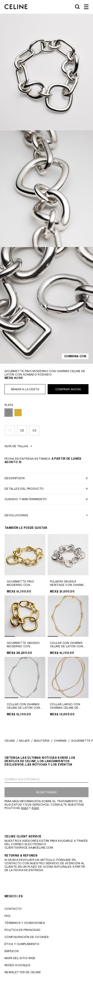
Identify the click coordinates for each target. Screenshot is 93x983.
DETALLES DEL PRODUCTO (24, 488)
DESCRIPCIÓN (15, 478)
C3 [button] (34, 430)
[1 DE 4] (25, 616)
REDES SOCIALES (17, 965)
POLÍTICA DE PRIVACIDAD (22, 930)
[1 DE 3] (25, 677)
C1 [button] (10, 430)
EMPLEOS (12, 951)
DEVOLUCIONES (16, 515)
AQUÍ (24, 808)
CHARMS (60, 740)
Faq (7, 915)
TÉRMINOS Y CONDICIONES (25, 923)
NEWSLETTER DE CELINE (23, 972)
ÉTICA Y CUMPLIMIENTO (22, 944)
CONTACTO (13, 908)
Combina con (75, 356)
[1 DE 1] (25, 554)
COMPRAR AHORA (68, 389)
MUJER (24, 740)
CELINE (10, 740)
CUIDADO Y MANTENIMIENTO (26, 499)
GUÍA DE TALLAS (16, 446)
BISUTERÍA (41, 740)
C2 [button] (22, 430)
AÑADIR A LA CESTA (25, 389)
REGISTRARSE (46, 792)
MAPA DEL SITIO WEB (20, 958)
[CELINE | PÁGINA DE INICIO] (16, 6)
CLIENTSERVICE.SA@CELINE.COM (29, 847)
